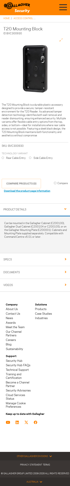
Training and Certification (14, 376)
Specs (7, 259)
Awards (11, 323)
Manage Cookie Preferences (16, 405)
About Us (12, 309)
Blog (9, 344)
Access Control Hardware (30, 18)
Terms (46, 464)
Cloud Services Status (15, 397)
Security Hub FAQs (18, 365)
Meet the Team (15, 327)
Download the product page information (27, 191)
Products (40, 309)
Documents (11, 272)
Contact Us (13, 314)
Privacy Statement (31, 464)
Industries (41, 318)
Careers (11, 340)
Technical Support (17, 370)
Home (6, 18)
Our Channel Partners (14, 333)
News (9, 318)
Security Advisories (18, 390)
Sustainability (14, 349)
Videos (8, 285)
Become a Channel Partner (17, 384)
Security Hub (14, 361)
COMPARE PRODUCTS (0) (21, 183)
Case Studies (43, 314)
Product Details (14, 209)
